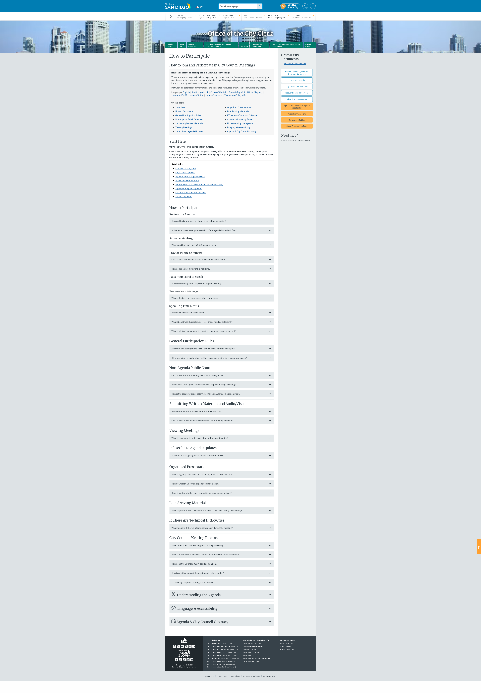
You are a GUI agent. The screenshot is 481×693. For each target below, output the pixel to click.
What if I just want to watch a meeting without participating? (199, 438)
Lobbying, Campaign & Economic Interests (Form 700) (219, 45)
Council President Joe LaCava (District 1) (220, 643)
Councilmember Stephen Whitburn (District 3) (222, 649)
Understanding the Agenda (240, 123)
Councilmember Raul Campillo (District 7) (220, 661)
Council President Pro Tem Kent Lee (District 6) (222, 658)
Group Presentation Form (297, 126)
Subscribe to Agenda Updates (189, 131)
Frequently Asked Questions (297, 93)
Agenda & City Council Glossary (241, 131)
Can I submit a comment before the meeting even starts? (198, 259)
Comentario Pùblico (297, 120)
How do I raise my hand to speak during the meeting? (196, 283)
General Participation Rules (188, 115)
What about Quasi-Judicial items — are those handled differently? (201, 322)
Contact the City (269, 676)
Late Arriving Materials (238, 111)
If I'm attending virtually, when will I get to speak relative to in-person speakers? (209, 358)
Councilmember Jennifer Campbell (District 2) (222, 646)
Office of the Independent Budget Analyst (257, 658)
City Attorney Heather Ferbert (253, 646)
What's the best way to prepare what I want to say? (195, 298)
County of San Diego (286, 643)
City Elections (244, 45)
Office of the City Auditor (251, 652)
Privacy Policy (222, 676)
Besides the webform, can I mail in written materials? (196, 411)
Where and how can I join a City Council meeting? (194, 245)
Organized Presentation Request (190, 192)
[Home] (170, 16)
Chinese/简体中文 (218, 92)
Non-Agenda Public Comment (189, 119)
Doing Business (229, 15)
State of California (285, 646)
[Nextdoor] (190, 646)
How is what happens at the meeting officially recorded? (197, 573)
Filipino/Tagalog (255, 92)
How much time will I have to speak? (188, 312)
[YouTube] (182, 646)
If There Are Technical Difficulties (242, 115)
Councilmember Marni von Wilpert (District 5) (222, 655)
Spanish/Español (237, 92)
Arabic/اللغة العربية (200, 92)
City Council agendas (185, 172)
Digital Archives (308, 45)
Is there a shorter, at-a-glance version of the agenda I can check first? (204, 230)
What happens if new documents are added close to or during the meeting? (206, 510)
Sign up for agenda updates (188, 188)
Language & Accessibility (238, 127)
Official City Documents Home (295, 64)
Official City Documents (193, 45)
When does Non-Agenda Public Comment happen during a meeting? (203, 384)
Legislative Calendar (297, 80)
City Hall (296, 15)
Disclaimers (209, 676)
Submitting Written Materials (189, 123)
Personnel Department (251, 661)
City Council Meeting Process (240, 119)
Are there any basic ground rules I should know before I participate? (203, 348)
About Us (182, 45)
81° (199, 7)
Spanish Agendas (183, 196)
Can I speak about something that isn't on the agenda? (197, 375)
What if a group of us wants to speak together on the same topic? (202, 474)
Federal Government (286, 649)
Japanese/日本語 (180, 95)
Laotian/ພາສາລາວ (214, 95)
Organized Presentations (239, 107)
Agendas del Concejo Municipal (190, 176)
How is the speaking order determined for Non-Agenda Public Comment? (205, 393)
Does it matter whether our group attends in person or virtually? (201, 493)
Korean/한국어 (197, 95)
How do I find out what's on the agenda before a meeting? (198, 221)
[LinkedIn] (193, 646)
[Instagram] (186, 646)
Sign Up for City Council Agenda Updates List (297, 106)
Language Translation (251, 676)
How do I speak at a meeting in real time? (190, 268)
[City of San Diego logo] (178, 6)
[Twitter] (178, 646)
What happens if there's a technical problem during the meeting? (202, 528)
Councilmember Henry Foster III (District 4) (221, 652)
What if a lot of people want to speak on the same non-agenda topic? (203, 331)
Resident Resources (207, 15)
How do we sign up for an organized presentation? (195, 483)
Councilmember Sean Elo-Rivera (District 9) (221, 667)
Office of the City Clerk (185, 168)
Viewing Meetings (183, 127)
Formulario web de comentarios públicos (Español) (199, 184)
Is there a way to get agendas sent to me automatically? (197, 455)
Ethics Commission (249, 649)
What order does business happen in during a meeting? (197, 545)
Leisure (180, 15)
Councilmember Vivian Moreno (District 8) (221, 664)
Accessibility (235, 676)
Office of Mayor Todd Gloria (252, 643)
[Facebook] (174, 646)
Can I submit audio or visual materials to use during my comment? (202, 420)
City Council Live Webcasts (297, 86)
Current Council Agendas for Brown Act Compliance (297, 72)
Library (246, 15)
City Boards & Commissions (257, 45)
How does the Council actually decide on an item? (194, 563)
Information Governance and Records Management (286, 45)
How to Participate (184, 111)
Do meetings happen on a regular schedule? (192, 582)
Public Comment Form (297, 114)
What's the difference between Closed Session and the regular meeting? (205, 554)
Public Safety (274, 15)
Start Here (180, 107)
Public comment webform (187, 180)
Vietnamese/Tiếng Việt (235, 95)
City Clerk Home (170, 45)
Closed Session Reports (297, 99)
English (186, 92)
